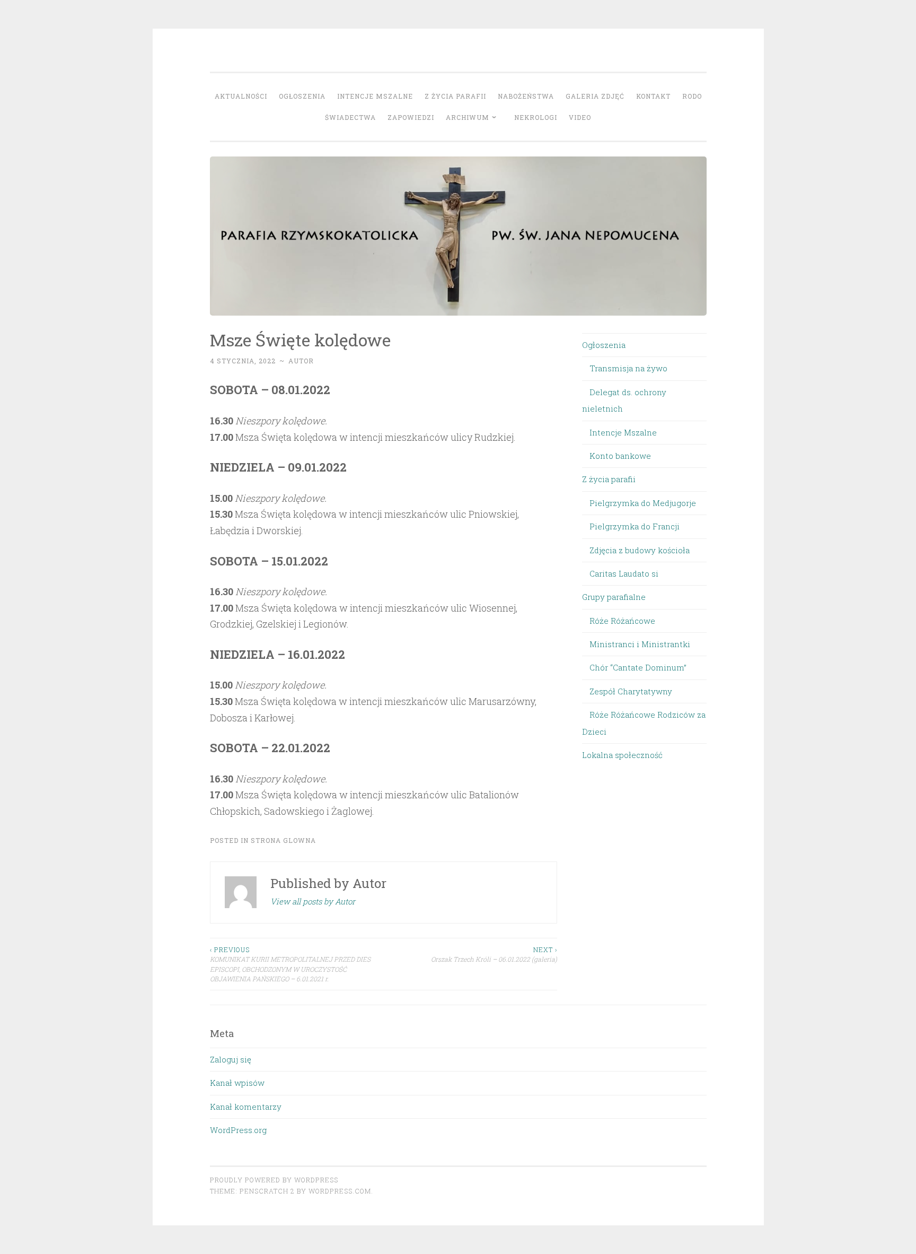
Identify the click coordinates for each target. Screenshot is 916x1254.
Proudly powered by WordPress (274, 1179)
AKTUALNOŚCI (241, 96)
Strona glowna (283, 840)
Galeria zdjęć (595, 96)
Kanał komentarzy (245, 1106)
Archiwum (467, 117)
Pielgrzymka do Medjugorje (642, 503)
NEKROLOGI (535, 117)
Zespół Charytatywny (630, 691)
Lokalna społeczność (622, 755)
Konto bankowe (620, 455)
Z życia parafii (455, 96)
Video (580, 117)
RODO (692, 96)
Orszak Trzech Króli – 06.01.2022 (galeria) (494, 954)
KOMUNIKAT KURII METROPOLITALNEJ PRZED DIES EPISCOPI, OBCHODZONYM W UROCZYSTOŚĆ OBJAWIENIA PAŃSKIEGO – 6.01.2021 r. (290, 964)
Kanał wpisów (237, 1082)
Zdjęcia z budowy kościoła (639, 550)
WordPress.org (238, 1130)
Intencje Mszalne (623, 432)
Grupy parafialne (614, 596)
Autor (301, 360)
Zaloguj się (230, 1059)
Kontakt (653, 96)
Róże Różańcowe (622, 620)
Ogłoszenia (302, 96)
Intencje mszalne (375, 96)
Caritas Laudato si (623, 573)
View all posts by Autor (312, 901)
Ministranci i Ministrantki (639, 644)
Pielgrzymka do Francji (634, 526)
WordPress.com (340, 1191)
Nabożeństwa (526, 96)
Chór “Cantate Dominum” (637, 667)
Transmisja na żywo (628, 368)
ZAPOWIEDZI (410, 117)
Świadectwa (350, 117)
